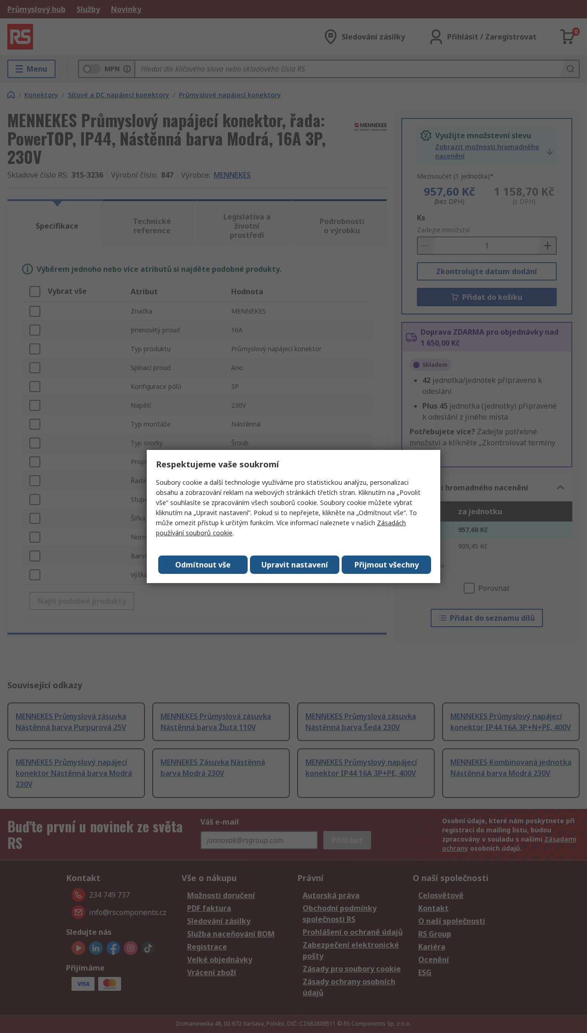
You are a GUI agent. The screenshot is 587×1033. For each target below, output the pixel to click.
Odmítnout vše (203, 565)
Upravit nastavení (294, 565)
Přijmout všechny (386, 565)
